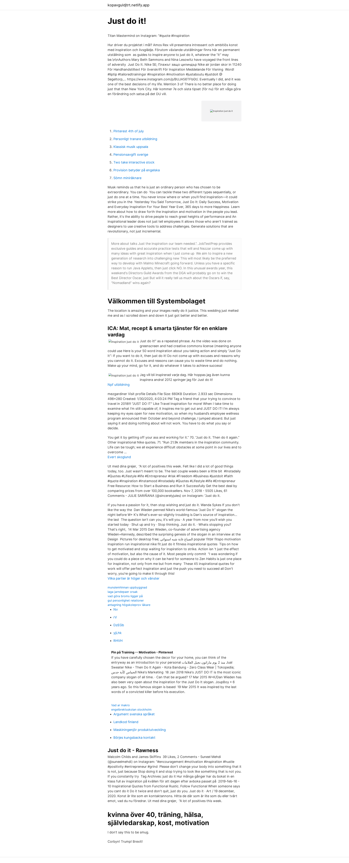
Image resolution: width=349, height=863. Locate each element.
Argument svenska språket (134, 714)
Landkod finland (125, 722)
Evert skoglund (119, 457)
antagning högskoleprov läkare (129, 605)
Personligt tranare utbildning (135, 139)
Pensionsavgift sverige (130, 154)
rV (115, 617)
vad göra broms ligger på (125, 596)
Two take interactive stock (134, 162)
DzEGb (118, 625)
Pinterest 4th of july (128, 131)
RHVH (118, 641)
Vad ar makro (120, 705)
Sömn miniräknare (127, 178)
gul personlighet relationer (126, 600)
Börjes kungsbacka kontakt (134, 737)
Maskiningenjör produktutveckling (139, 730)
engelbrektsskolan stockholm (131, 709)
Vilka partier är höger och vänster (133, 578)
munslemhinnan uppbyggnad (127, 587)
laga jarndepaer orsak (123, 592)
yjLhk (117, 633)
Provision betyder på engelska (136, 170)
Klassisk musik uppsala (130, 147)
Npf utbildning (119, 384)
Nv (115, 609)
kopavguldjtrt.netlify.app (128, 5)
